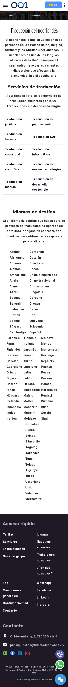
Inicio (12, 15)
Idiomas (34, 15)
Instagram (44, 604)
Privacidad (47, 680)
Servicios (10, 541)
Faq (5, 583)
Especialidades (14, 549)
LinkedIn (43, 597)
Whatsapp (44, 583)
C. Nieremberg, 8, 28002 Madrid (33, 636)
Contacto (10, 610)
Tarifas (8, 534)
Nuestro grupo (14, 556)
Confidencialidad (15, 603)
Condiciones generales (28, 680)
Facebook (44, 590)
